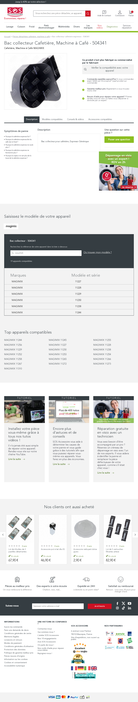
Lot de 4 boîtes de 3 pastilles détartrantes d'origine (17, 551)
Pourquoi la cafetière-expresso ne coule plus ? (19, 146)
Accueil (7, 37)
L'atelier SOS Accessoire (48, 635)
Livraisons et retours (13, 640)
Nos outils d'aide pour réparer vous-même (51, 649)
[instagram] (117, 610)
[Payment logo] (69, 697)
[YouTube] (129, 605)
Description (31, 119)
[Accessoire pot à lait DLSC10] (53, 529)
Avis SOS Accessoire (47, 642)
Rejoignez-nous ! (45, 653)
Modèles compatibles (52, 119)
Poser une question (119, 139)
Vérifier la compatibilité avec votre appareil (109, 69)
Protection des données (14, 650)
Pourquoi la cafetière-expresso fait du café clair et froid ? (19, 141)
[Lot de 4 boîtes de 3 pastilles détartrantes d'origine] (20, 529)
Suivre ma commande (13, 627)
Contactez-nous (45, 629)
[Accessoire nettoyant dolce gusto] (85, 529)
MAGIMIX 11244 (13, 340)
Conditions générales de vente (17, 633)
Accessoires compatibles (100, 119)
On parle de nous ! (46, 645)
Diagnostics (112, 27)
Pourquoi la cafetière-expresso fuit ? (18, 136)
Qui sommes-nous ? (46, 632)
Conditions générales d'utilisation (19, 646)
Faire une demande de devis (16, 630)
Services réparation (127, 27)
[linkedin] (129, 610)
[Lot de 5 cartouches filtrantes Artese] (118, 529)
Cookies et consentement (15, 663)
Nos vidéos (99, 27)
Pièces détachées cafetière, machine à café (31, 37)
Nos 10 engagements (47, 639)
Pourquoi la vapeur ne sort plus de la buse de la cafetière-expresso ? (18, 157)
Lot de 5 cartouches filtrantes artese (114, 550)
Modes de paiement (13, 643)
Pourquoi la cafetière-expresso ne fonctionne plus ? (17, 152)
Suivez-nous (12, 606)
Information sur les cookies (16, 659)
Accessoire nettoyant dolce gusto (85, 550)
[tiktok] (123, 610)
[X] (123, 605)
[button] (3, 535)
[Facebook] (117, 605)
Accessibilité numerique (14, 666)
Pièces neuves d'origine (14, 656)
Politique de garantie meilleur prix (18, 653)
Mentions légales (11, 637)
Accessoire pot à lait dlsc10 (53, 549)
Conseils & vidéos (75, 119)
